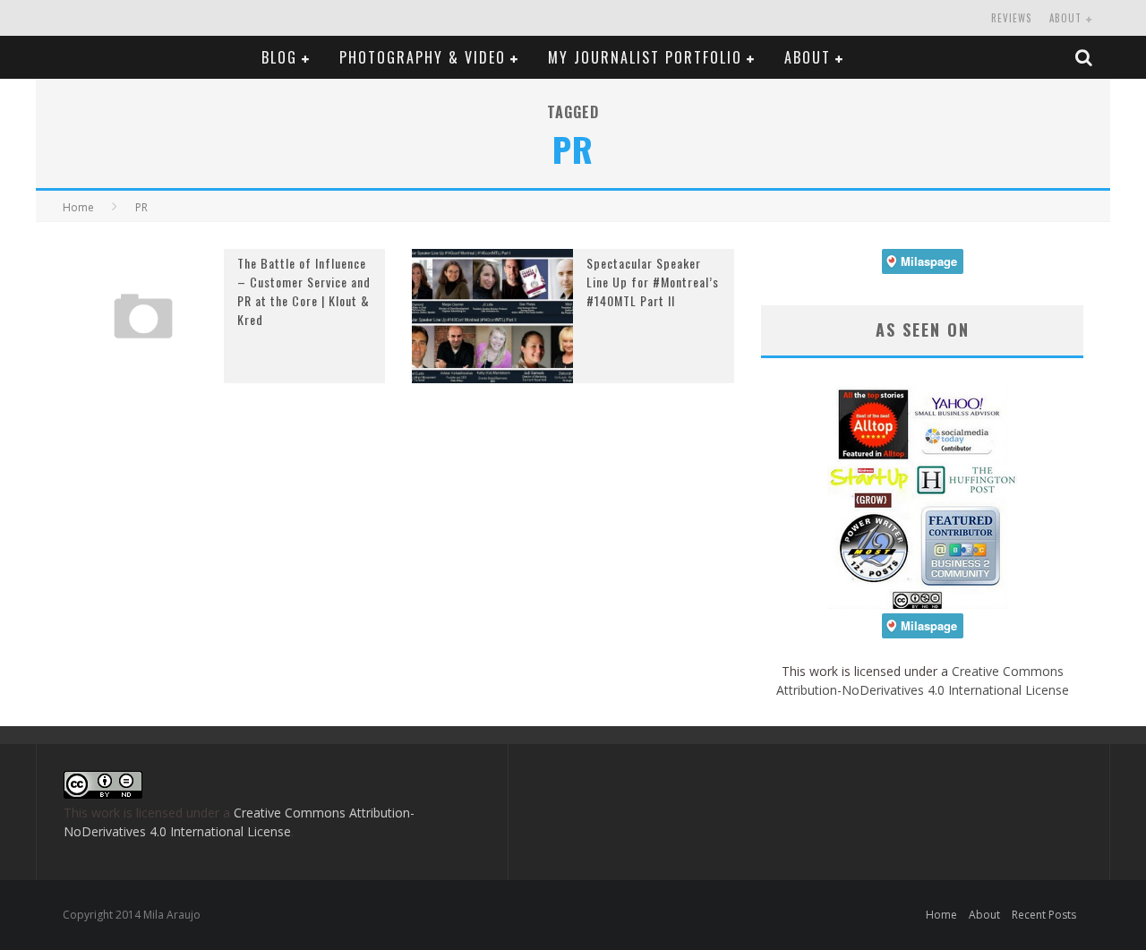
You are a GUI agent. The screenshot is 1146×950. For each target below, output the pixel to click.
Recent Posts (1044, 914)
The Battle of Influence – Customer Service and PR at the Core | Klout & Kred (304, 291)
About (1065, 18)
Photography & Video (422, 57)
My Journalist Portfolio (645, 57)
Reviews (1011, 18)
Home (78, 207)
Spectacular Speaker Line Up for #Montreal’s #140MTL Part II (652, 281)
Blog (279, 57)
